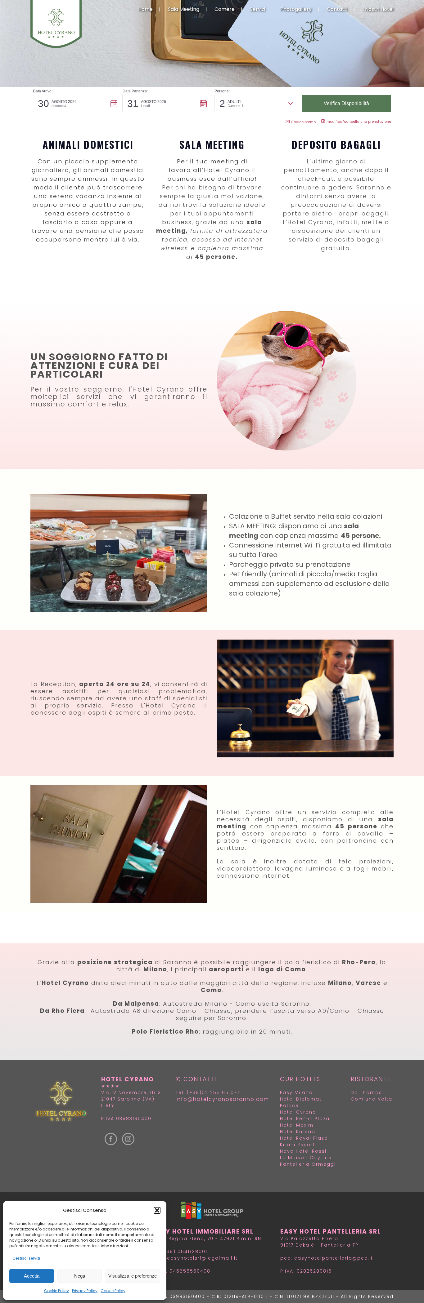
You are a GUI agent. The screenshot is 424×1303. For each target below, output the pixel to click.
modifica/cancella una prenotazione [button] (359, 121)
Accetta (31, 1276)
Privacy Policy (84, 1290)
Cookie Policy (56, 1290)
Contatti (337, 9)
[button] (157, 1210)
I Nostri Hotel (378, 9)
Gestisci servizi (26, 1258)
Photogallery (296, 9)
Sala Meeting (183, 9)
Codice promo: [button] (303, 121)
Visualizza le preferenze (132, 1276)
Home (145, 9)
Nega (79, 1276)
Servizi (257, 9)
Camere (224, 9)
